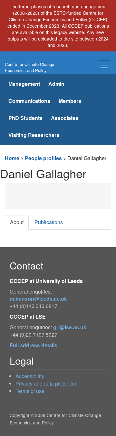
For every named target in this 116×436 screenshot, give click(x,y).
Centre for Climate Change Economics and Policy (29, 67)
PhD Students (25, 118)
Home (12, 158)
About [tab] (17, 222)
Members (70, 100)
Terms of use (29, 391)
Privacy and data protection (46, 383)
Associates (64, 118)
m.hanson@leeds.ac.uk (38, 298)
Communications (29, 100)
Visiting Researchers (33, 135)
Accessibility (29, 376)
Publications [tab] (48, 222)
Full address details (33, 345)
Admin (56, 83)
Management (24, 83)
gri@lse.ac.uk (69, 327)
